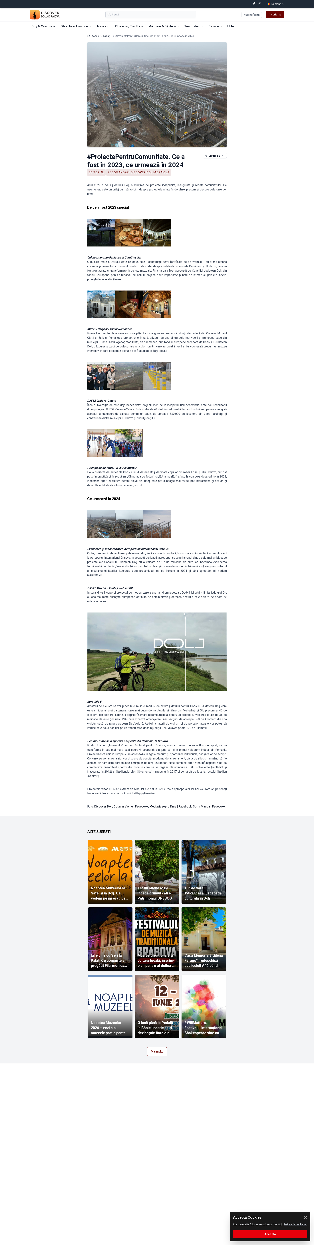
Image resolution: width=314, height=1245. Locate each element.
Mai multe (157, 1051)
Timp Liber (192, 26)
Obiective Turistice (75, 26)
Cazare (214, 26)
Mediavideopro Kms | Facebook (171, 806)
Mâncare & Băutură (162, 26)
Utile (231, 26)
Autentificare (252, 15)
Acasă (95, 36)
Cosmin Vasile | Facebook (131, 806)
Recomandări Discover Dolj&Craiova (138, 172)
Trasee (101, 26)
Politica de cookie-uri (295, 1224)
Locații (107, 36)
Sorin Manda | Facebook (209, 806)
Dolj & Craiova (42, 26)
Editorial (96, 172)
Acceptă (270, 1234)
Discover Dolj (103, 806)
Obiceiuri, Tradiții (128, 26)
